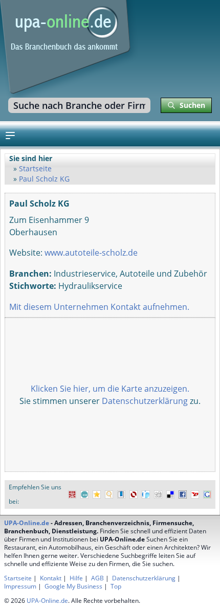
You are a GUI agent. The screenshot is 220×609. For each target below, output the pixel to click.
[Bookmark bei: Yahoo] (195, 494)
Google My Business (73, 586)
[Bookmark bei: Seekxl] (109, 494)
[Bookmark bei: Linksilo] (133, 494)
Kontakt (50, 578)
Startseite (35, 168)
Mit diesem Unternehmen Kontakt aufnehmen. (99, 306)
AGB (97, 578)
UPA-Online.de (26, 522)
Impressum (20, 586)
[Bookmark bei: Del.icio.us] (170, 494)
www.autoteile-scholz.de (91, 252)
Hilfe (76, 578)
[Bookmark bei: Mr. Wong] (72, 494)
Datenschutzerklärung (145, 401)
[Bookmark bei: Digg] (158, 494)
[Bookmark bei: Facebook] (183, 494)
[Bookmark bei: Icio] (84, 494)
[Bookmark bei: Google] (207, 494)
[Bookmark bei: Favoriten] (97, 494)
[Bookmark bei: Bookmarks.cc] (121, 494)
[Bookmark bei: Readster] (146, 494)
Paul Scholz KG (44, 179)
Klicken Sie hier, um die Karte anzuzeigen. (110, 388)
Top (116, 586)
